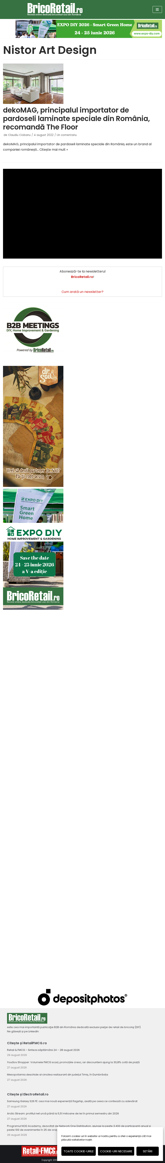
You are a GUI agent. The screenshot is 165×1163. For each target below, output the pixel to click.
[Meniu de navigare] (157, 9)
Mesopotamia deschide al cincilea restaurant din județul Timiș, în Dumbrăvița (57, 1074)
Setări (147, 1151)
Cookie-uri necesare (116, 1151)
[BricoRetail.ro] (55, 9)
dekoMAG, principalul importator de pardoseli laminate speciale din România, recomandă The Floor (76, 118)
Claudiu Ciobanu (19, 135)
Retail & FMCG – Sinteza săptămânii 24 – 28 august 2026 (43, 1050)
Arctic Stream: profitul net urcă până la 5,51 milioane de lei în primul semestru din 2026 (63, 1113)
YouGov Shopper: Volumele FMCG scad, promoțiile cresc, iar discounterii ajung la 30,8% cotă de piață (73, 1062)
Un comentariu (67, 135)
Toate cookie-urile (79, 1151)
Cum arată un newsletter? (82, 291)
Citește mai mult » (53, 149)
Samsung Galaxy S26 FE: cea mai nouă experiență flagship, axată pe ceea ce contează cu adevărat (72, 1101)
